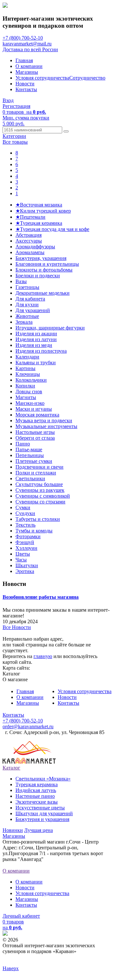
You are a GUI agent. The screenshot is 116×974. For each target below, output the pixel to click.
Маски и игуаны (33, 409)
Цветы (22, 554)
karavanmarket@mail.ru (27, 43)
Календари (27, 356)
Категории (14, 136)
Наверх (11, 968)
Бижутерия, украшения (40, 258)
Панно (22, 443)
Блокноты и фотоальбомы (43, 269)
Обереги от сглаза (35, 438)
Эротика (24, 571)
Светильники (30, 478)
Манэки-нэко (29, 403)
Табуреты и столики (37, 519)
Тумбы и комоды (34, 530)
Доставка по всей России (30, 49)
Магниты (25, 397)
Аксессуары (28, 241)
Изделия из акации (36, 333)
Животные (27, 316)
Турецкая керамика (36, 784)
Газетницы (27, 287)
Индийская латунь (35, 790)
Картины (25, 368)
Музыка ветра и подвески (43, 420)
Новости (24, 83)
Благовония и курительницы (47, 264)
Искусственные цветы (40, 807)
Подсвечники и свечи (39, 467)
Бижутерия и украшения (42, 819)
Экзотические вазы (36, 802)
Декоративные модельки (42, 293)
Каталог (11, 767)
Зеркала (24, 322)
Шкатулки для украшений (44, 813)
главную (43, 656)
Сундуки (25, 513)
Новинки (13, 830)
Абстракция (28, 235)
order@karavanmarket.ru (28, 726)
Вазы (21, 281)
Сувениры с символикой (42, 496)
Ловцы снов (28, 391)
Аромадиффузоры (35, 246)
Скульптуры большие (39, 484)
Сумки (22, 507)
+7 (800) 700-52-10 (23, 38)
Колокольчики (31, 380)
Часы (21, 559)
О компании (29, 66)
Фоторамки (28, 536)
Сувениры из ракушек (39, 490)
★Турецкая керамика (38, 223)
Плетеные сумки (33, 461)
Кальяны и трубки (35, 362)
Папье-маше (28, 449)
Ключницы (27, 374)
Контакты (26, 89)
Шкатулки (26, 565)
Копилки (25, 385)
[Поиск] (66, 131)
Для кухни (27, 304)
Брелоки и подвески (37, 275)
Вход (8, 100)
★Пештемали (30, 217)
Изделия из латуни (36, 339)
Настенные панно (35, 796)
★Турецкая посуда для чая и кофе (52, 229)
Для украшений (32, 310)
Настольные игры (35, 432)
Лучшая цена (38, 830)
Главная (24, 60)
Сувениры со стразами (40, 501)
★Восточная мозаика (38, 204)
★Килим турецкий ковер (43, 211)
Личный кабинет (21, 916)
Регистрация (16, 106)
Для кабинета (30, 298)
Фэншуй (24, 542)
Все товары (15, 142)
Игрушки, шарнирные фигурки (50, 327)
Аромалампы (29, 252)
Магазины (26, 72)
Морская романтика (37, 414)
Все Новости (17, 627)
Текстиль (25, 525)
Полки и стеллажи (35, 472)
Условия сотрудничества (42, 78)
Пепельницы (29, 455)
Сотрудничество (87, 78)
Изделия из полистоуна (41, 351)
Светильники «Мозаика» (43, 778)
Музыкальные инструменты (46, 426)
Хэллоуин (26, 548)
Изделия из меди (33, 345)
